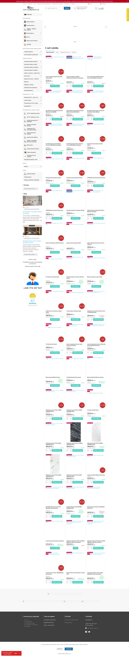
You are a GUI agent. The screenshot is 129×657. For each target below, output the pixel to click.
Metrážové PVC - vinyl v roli (31, 97)
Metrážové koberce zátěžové (31, 67)
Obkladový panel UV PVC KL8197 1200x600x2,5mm (74, 475)
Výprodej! (29, 14)
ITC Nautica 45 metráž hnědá (52, 276)
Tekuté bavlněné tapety (33, 148)
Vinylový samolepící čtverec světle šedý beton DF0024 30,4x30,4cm (96, 344)
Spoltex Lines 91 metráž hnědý (73, 243)
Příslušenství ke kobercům (30, 87)
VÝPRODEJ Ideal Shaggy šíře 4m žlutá (54, 210)
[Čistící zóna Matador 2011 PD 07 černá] (55, 232)
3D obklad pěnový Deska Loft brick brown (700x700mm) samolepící (74, 144)
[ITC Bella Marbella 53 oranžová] (75, 366)
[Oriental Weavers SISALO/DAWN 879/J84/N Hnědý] (75, 495)
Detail (75, 548)
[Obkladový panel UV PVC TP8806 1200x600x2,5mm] (55, 399)
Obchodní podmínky (30, 623)
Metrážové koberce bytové (30, 61)
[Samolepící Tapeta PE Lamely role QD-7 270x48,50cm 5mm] (96, 300)
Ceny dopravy (67, 3)
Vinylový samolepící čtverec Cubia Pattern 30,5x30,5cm (74, 344)
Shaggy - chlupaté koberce (31, 29)
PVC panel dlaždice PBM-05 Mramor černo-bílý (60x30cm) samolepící (95, 77)
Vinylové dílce (27, 100)
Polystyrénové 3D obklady (31, 133)
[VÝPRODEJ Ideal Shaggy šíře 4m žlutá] (55, 199)
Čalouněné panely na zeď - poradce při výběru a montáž (32, 241)
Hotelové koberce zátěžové (31, 70)
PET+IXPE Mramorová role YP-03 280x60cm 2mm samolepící (53, 507)
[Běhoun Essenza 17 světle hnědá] (96, 266)
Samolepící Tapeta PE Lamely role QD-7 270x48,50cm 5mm (96, 311)
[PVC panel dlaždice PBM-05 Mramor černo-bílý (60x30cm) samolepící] (96, 65)
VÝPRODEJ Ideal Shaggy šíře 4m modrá (96, 177)
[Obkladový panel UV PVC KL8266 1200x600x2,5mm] (55, 464)
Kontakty (72, 3)
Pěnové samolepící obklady (31, 125)
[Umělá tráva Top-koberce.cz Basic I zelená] (55, 300)
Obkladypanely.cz (68, 622)
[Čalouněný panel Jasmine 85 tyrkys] (75, 166)
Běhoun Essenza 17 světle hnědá (94, 276)
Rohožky (29, 44)
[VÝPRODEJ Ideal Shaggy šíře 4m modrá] (96, 166)
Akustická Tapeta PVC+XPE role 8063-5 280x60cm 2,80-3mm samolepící (75, 541)
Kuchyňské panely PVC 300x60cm (32, 121)
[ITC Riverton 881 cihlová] (96, 399)
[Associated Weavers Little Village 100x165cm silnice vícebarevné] (96, 561)
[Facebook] (86, 632)
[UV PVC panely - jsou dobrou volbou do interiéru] (32, 201)
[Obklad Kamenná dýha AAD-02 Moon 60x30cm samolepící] (96, 199)
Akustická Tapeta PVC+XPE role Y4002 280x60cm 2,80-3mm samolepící (96, 541)
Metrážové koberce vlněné (30, 64)
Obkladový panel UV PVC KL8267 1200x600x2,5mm (53, 444)
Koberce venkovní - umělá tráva (32, 73)
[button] (45, 26)
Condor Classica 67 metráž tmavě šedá (55, 541)
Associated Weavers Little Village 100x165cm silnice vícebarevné (95, 573)
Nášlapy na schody (28, 84)
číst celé (31, 251)
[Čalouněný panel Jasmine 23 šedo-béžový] (96, 132)
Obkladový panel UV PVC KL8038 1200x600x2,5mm (95, 444)
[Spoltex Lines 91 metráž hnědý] (75, 232)
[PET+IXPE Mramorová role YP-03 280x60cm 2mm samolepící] (55, 495)
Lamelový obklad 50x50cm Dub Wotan (96, 475)
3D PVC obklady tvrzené (33, 117)
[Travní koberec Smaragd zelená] (75, 300)
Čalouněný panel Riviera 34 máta (53, 177)
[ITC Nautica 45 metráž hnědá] (55, 266)
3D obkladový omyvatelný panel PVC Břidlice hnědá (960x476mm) (75, 111)
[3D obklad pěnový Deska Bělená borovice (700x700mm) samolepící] (55, 132)
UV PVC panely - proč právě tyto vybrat (31, 209)
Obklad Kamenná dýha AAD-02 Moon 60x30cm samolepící (95, 211)
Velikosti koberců (28, 51)
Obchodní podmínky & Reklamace (44, 3)
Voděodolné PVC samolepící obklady (31, 129)
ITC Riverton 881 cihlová (93, 410)
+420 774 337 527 (81, 8)
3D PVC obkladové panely (33, 113)
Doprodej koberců (28, 90)
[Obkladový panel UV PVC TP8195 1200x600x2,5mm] (75, 399)
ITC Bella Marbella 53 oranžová (73, 377)
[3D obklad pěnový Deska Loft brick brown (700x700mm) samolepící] (75, 132)
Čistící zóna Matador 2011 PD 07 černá (55, 243)
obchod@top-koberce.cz (92, 628)
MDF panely (30, 145)
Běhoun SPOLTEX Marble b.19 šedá (95, 377)
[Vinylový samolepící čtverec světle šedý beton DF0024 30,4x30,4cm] (96, 333)
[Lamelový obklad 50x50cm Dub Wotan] (96, 464)
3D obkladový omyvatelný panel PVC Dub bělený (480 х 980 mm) (95, 111)
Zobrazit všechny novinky (29, 188)
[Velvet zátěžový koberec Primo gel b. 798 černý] (96, 232)
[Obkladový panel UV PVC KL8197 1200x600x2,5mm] (75, 464)
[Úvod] (33, 8)
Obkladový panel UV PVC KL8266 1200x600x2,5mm (53, 475)
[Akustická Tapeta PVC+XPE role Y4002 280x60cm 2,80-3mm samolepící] (96, 530)
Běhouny (26, 81)
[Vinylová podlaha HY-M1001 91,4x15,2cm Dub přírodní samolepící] (75, 65)
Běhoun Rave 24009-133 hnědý (53, 377)
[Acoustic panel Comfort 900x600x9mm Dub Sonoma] (55, 561)
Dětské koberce (30, 33)
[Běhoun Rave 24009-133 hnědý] (55, 366)
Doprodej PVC (27, 106)
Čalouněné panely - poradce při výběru (31, 238)
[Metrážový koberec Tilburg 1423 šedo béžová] (75, 266)
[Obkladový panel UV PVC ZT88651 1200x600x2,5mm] (75, 432)
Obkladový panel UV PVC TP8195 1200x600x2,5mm (74, 410)
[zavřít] (127, 1)
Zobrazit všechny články (29, 254)
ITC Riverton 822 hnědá (51, 344)
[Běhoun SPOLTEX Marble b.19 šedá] (96, 366)
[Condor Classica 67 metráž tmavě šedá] (55, 530)
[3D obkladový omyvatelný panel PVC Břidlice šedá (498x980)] (55, 99)
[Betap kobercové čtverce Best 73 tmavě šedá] (75, 561)
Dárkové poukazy (31, 173)
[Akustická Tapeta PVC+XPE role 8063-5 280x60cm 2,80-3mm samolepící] (75, 530)
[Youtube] (89, 632)
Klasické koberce (30, 25)
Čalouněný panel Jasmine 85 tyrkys (74, 177)
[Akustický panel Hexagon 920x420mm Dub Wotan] (96, 495)
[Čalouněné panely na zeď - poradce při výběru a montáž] (32, 230)
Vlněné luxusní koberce (32, 40)
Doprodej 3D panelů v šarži (30, 159)
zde (70, 653)
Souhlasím (68, 649)
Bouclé (28, 37)
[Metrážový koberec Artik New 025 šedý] (75, 199)
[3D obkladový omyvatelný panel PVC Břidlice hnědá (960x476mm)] (75, 99)
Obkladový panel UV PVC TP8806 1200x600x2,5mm (53, 410)
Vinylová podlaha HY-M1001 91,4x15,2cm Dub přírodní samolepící (74, 77)
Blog (24, 3)
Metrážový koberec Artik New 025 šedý (75, 210)
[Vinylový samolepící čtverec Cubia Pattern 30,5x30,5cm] (75, 333)
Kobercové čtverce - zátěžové (31, 79)
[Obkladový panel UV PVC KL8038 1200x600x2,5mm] (96, 432)
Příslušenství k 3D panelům (31, 156)
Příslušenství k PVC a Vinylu (31, 103)
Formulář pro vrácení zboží (32, 624)
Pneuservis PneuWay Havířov (71, 620)
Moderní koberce (30, 21)
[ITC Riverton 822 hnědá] (55, 333)
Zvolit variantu (55, 86)
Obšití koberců (27, 177)
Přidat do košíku (77, 86)
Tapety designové (31, 152)
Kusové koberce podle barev (31, 54)
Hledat (67, 8)
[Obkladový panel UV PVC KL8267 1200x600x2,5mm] (55, 432)
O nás (35, 3)
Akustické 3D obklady (32, 137)
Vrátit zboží (30, 3)
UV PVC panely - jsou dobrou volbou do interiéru (32, 212)
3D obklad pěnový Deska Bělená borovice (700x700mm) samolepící (53, 144)
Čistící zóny (27, 76)
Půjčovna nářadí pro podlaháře (31, 180)
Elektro (26, 166)
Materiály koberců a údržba (57, 3)
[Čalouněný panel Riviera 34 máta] (55, 166)
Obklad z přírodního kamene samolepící (32, 141)
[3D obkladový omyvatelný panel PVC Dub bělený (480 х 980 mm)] (96, 99)
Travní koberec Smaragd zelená (73, 311)
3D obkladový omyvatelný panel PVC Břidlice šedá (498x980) (54, 111)
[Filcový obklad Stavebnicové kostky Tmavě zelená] (55, 65)
